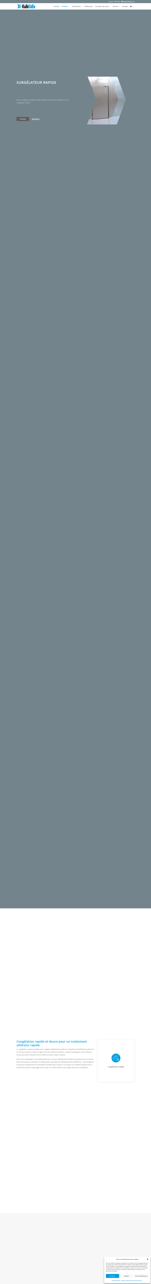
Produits (64, 6)
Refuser (126, 1276)
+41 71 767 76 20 (115, 1)
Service (115, 6)
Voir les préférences (141, 1276)
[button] (147, 1259)
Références (89, 6)
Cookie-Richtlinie (116, 1280)
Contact (125, 6)
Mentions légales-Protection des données (131, 1280)
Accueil (56, 6)
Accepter (112, 1276)
